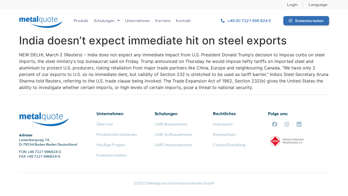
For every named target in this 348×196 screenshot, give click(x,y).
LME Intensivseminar (173, 144)
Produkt (81, 20)
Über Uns (105, 124)
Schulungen (104, 20)
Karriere (162, 20)
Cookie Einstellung (229, 144)
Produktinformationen (117, 134)
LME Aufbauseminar (173, 134)
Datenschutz (224, 134)
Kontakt (183, 20)
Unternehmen (137, 20)
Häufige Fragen (111, 144)
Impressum (223, 124)
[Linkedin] (299, 124)
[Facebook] (274, 124)
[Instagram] (286, 124)
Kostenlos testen (111, 155)
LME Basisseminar (171, 124)
